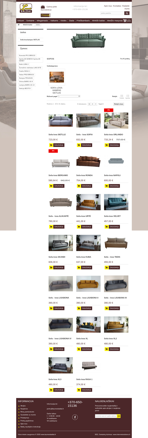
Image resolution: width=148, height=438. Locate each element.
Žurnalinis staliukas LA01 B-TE (30, 68)
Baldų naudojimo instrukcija (30, 427)
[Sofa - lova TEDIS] (116, 243)
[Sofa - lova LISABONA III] (116, 284)
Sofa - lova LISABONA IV (60, 338)
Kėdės (63, 20)
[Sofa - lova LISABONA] (61, 284)
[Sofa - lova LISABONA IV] (61, 324)
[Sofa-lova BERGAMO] (61, 161)
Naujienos (24, 409)
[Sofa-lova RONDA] (88, 161)
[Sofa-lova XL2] (116, 324)
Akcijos (23, 406)
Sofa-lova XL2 (110, 338)
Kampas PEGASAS (26, 78)
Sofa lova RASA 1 (84, 379)
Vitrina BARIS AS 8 (26, 81)
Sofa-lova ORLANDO (113, 134)
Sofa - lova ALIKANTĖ (59, 216)
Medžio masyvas (115, 20)
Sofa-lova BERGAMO (58, 175)
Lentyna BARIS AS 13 (26, 85)
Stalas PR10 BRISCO (26, 74)
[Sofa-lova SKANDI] (61, 243)
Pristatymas (24, 418)
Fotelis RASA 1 (24, 71)
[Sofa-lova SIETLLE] (61, 120)
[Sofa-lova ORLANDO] (116, 120)
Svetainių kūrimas (105, 434)
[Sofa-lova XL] (88, 324)
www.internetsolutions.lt (121, 434)
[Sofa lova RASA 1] (88, 365)
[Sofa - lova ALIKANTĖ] (61, 202)
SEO (96, 434)
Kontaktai (117, 6)
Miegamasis (42, 20)
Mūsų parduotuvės (27, 412)
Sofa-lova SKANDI (57, 257)
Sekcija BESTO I (25, 88)
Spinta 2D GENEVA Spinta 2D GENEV (29, 60)
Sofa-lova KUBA (83, 257)
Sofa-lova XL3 (55, 379)
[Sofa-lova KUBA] (88, 243)
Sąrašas (127, 98)
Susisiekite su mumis (28, 415)
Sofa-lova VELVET (112, 216)
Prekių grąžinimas (27, 421)
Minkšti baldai (98, 20)
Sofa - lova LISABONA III (115, 298)
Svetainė (30, 20)
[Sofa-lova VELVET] (116, 202)
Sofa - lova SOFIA (84, 134)
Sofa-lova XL (82, 338)
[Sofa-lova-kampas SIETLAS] (56, 77)
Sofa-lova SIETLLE (57, 134)
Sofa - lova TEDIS (112, 257)
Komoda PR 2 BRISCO (27, 55)
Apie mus (108, 6)
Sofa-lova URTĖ (83, 216)
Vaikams (54, 20)
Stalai (71, 20)
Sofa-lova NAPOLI (112, 175)
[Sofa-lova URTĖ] (88, 202)
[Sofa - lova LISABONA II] (88, 284)
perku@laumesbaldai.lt (55, 409)
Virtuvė (20, 20)
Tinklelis (121, 98)
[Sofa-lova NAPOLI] (116, 161)
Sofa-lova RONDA (84, 175)
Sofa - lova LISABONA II (87, 298)
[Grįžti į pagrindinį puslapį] (18, 24)
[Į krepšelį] (51, 145)
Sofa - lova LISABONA (59, 298)
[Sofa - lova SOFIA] (88, 120)
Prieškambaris (83, 20)
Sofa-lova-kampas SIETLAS (30, 40)
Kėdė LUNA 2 (23, 64)
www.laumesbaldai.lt (48, 434)
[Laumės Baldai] (26, 8)
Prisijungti (46, 15)
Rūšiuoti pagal (52, 96)
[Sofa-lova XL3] (61, 365)
